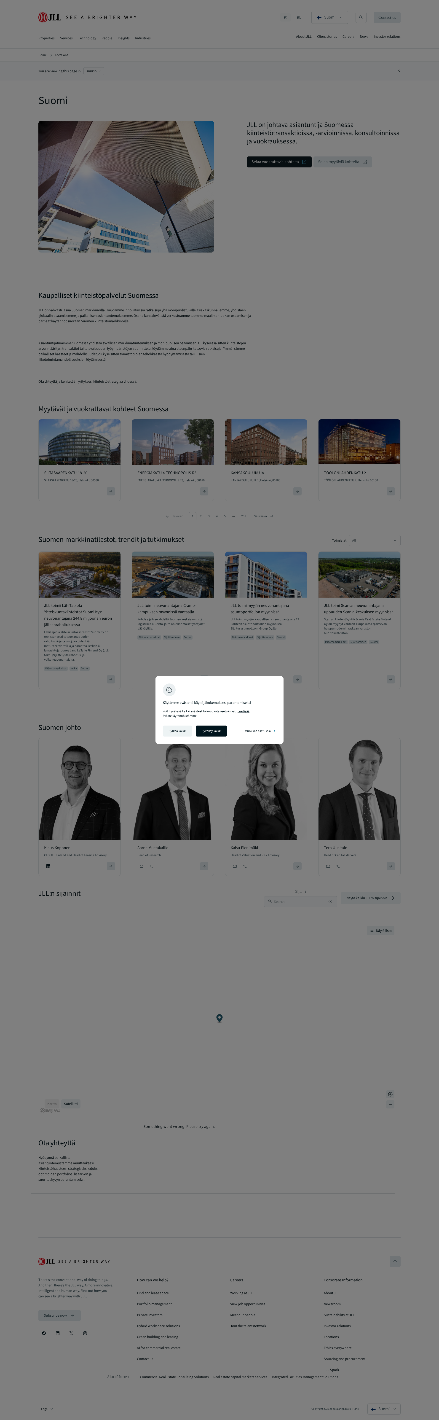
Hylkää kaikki (177, 731)
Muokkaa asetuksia (260, 731)
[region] (219, 710)
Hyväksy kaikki (211, 731)
